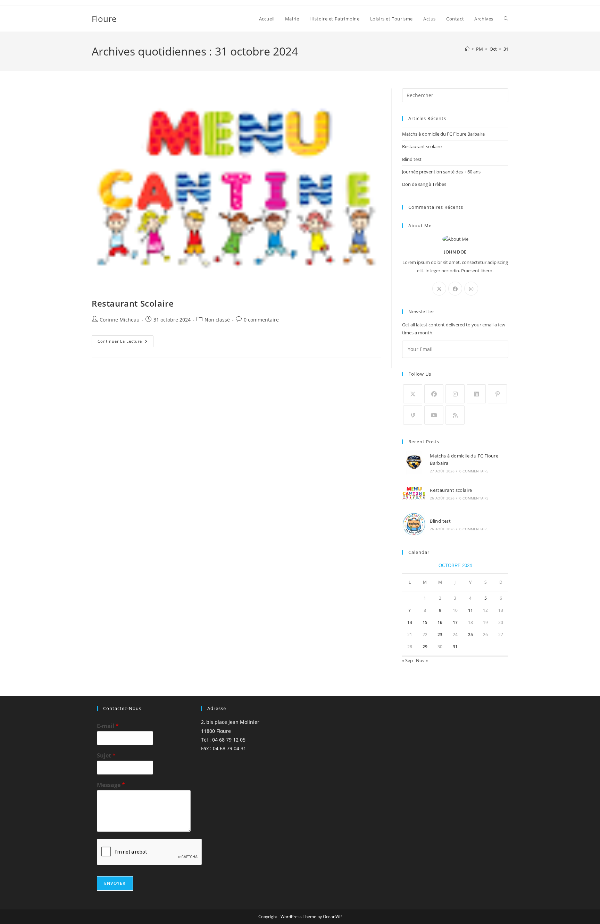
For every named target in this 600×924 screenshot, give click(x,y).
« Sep (407, 660)
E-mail (108, 726)
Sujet (106, 755)
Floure (104, 18)
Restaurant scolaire (422, 146)
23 (440, 635)
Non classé (217, 319)
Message (111, 785)
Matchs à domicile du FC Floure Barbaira (443, 134)
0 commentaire (261, 319)
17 (455, 622)
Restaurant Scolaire (133, 303)
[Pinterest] (497, 393)
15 (425, 622)
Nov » (422, 660)
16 (440, 622)
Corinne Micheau (120, 319)
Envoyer (115, 883)
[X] (439, 289)
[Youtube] (433, 415)
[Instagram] (471, 289)
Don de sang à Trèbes (424, 184)
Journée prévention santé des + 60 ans (441, 172)
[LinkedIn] (476, 393)
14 (409, 622)
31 (505, 49)
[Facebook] (455, 289)
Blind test (412, 159)
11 (470, 610)
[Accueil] (467, 49)
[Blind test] (414, 524)
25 (470, 635)
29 (425, 647)
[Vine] (412, 415)
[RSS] (455, 415)
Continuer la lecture (125, 342)
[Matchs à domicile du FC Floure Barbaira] (414, 462)
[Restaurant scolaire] (414, 493)
